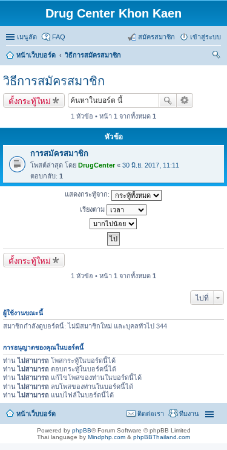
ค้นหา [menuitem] (216, 56)
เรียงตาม (93, 209)
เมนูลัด (27, 37)
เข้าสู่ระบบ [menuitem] (205, 37)
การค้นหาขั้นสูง (185, 100)
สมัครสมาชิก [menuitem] (156, 37)
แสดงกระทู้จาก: (88, 194)
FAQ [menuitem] (58, 37)
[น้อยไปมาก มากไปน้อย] (113, 223)
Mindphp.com (106, 437)
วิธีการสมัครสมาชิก (54, 81)
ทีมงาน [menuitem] (189, 413)
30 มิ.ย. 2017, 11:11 (150, 165)
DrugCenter (96, 165)
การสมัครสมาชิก (59, 153)
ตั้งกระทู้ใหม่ (29, 101)
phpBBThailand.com (161, 437)
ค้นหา (168, 100)
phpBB (81, 430)
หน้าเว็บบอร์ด (36, 413)
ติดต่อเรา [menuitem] (150, 413)
